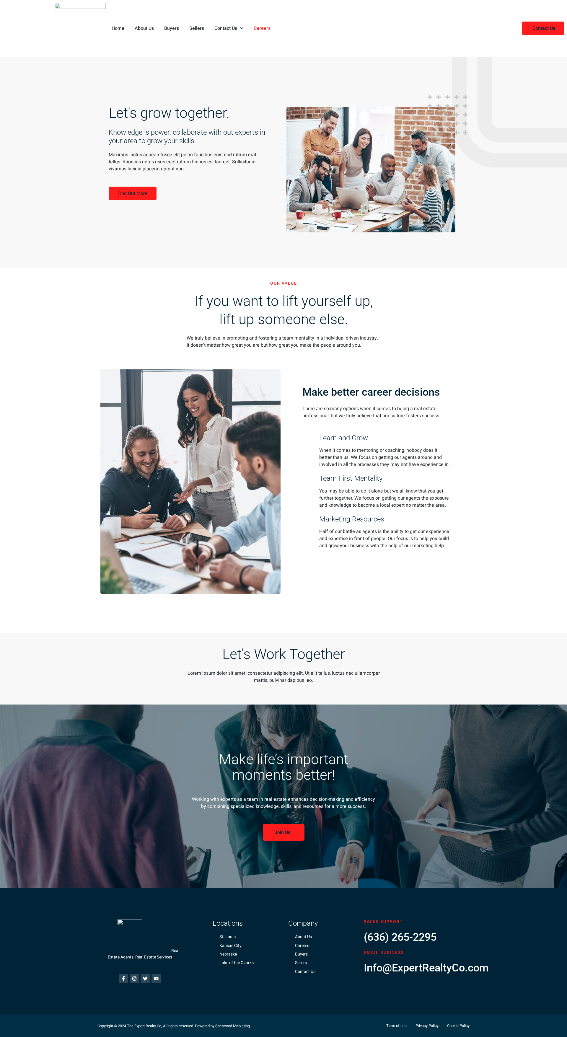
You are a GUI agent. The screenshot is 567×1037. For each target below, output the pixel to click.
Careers (262, 28)
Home (118, 28)
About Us (144, 28)
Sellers (196, 28)
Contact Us (225, 28)
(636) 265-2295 (400, 937)
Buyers (171, 28)
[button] (543, 28)
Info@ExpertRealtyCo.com (426, 968)
